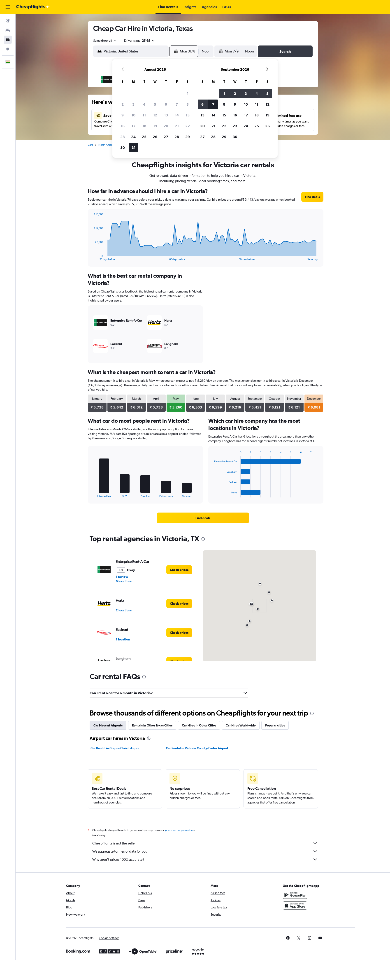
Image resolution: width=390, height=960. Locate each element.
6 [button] (166, 104)
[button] (8, 7)
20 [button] (166, 126)
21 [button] (177, 126)
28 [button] (176, 137)
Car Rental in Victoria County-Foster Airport (197, 748)
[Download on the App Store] (295, 905)
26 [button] (155, 137)
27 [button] (166, 137)
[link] (312, 197)
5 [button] (155, 104)
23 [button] (122, 137)
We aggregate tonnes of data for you (119, 851)
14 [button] (177, 115)
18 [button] (144, 126)
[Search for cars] (8, 39)
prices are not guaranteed (179, 830)
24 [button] (133, 137)
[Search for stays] (8, 30)
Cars (90, 144)
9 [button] (122, 115)
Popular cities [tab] (275, 725)
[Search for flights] (8, 20)
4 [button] (144, 104)
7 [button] (177, 104)
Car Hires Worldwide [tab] (241, 725)
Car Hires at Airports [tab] (108, 725)
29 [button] (187, 137)
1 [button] (187, 93)
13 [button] (166, 115)
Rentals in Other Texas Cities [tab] (152, 725)
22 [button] (187, 126)
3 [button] (133, 104)
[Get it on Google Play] (295, 895)
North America (107, 144)
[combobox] (105, 40)
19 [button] (155, 126)
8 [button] (187, 104)
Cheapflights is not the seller (114, 843)
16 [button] (123, 126)
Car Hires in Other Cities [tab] (199, 725)
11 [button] (144, 115)
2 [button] (122, 104)
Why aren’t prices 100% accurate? (118, 859)
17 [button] (133, 126)
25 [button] (144, 137)
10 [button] (133, 115)
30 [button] (122, 147)
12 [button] (155, 115)
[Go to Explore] (8, 49)
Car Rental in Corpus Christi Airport (116, 748)
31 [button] (133, 147)
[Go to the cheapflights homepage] (33, 7)
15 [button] (188, 115)
